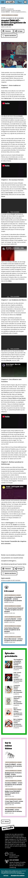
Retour (7, 821)
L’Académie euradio (14, 855)
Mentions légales (13, 857)
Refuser (6, 875)
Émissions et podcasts (7, 9)
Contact (11, 853)
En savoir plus (20, 873)
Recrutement (12, 854)
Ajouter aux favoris (10, 35)
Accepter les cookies (17, 875)
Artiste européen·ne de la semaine (11, 10)
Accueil (3, 7)
